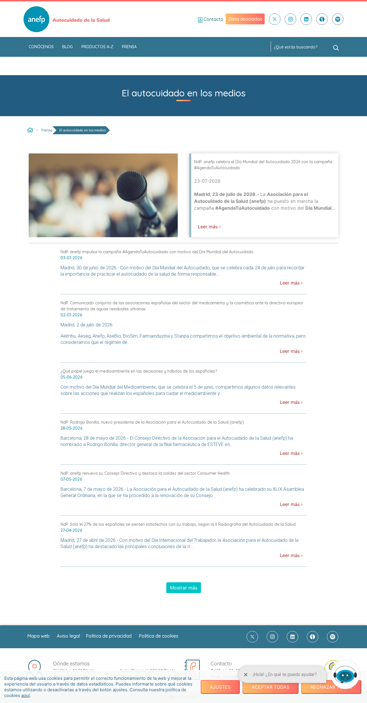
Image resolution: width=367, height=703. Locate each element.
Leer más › (209, 226)
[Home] (30, 130)
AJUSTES (220, 687)
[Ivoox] (322, 19)
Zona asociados (245, 19)
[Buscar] (336, 47)
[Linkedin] (306, 19)
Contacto (212, 19)
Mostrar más (183, 588)
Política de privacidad (109, 636)
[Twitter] (274, 19)
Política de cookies (158, 636)
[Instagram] (290, 19)
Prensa (129, 46)
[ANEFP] (67, 19)
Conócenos (41, 46)
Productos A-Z (97, 46)
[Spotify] (337, 19)
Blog (67, 46)
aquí (25, 695)
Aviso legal (68, 636)
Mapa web (38, 636)
